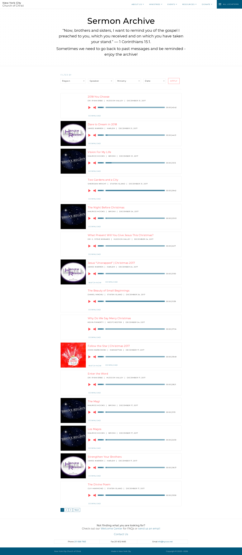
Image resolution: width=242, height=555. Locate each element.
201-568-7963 (80, 542)
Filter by (66, 75)
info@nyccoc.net (165, 542)
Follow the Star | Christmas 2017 (109, 346)
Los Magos (94, 429)
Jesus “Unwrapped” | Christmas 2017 (111, 262)
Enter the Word (98, 373)
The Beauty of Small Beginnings (108, 290)
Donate (206, 4)
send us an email (149, 528)
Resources (188, 4)
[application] (133, 108)
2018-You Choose (99, 96)
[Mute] (94, 107)
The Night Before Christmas (106, 207)
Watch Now (94, 283)
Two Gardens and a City (103, 179)
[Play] (89, 107)
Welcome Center (112, 528)
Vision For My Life (99, 152)
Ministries (154, 4)
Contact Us (121, 534)
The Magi (94, 401)
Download (94, 116)
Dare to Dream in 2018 (102, 124)
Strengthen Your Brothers (105, 456)
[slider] (101, 107)
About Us (137, 4)
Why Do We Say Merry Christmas (109, 318)
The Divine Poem (99, 484)
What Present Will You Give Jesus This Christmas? (121, 235)
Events (171, 4)
